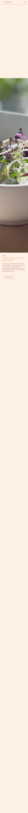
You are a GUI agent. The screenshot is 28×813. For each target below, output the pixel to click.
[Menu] (25, 2)
